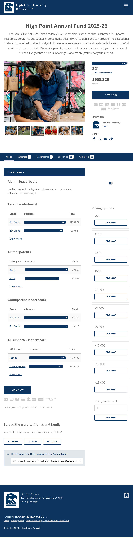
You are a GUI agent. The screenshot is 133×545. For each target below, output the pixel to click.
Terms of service (33, 520)
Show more (15, 238)
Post (34, 441)
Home (6, 520)
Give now (111, 95)
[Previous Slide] (8, 93)
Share (15, 441)
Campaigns (33, 501)
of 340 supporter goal (102, 72)
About (23, 501)
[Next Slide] (81, 93)
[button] (44, 91)
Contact (105, 126)
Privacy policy (17, 520)
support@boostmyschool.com (55, 520)
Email (54, 441)
